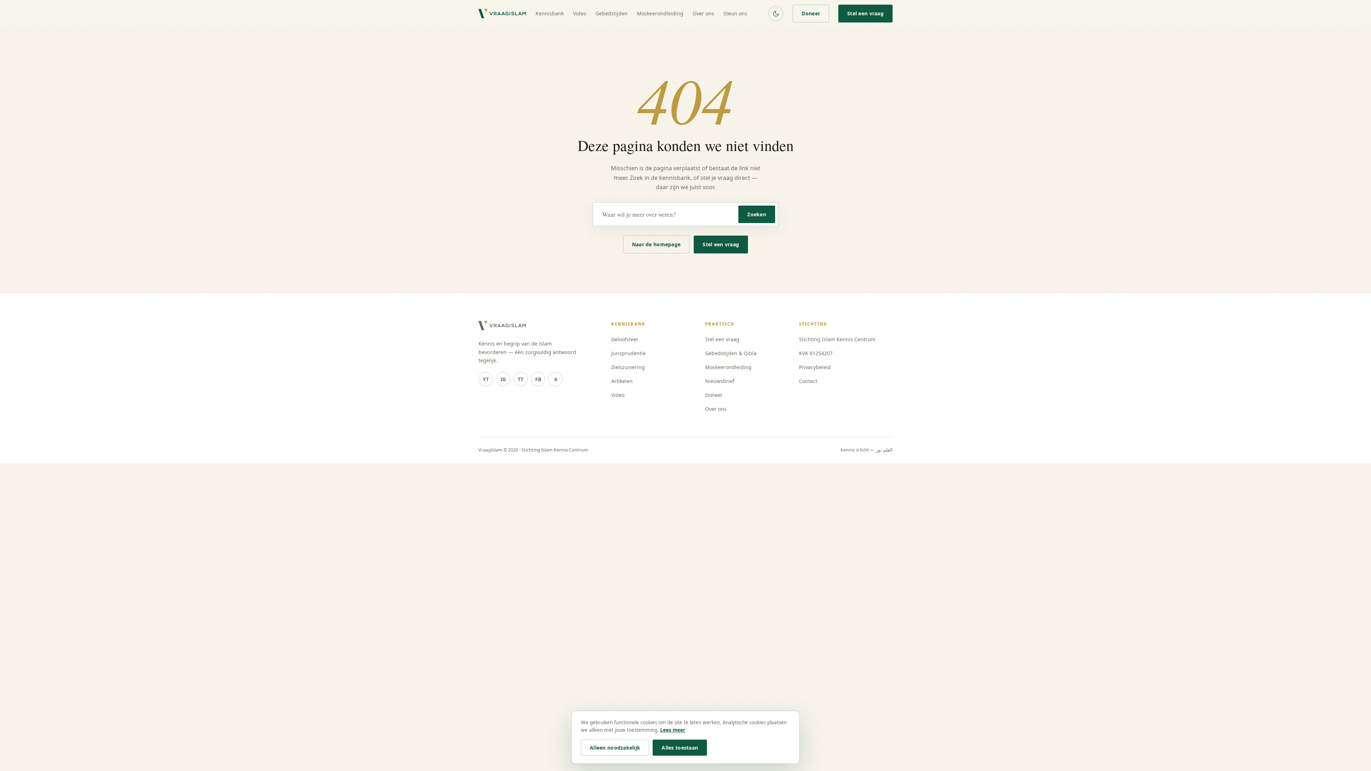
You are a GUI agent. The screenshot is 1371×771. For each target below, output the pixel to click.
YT (486, 379)
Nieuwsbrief (719, 381)
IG (503, 379)
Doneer (811, 13)
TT (520, 379)
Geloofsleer (624, 339)
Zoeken (756, 214)
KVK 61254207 (816, 353)
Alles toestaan (680, 747)
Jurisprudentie (628, 353)
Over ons (703, 13)
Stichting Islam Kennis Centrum (837, 339)
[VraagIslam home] (502, 13)
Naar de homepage (656, 244)
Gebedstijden (612, 13)
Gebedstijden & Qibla (731, 353)
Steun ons (735, 13)
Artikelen (622, 381)
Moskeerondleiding (660, 13)
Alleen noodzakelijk (615, 747)
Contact (808, 381)
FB (538, 379)
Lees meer (672, 730)
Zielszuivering (628, 367)
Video (579, 13)
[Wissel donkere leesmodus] (775, 13)
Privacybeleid (815, 367)
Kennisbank (550, 13)
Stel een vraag (865, 13)
